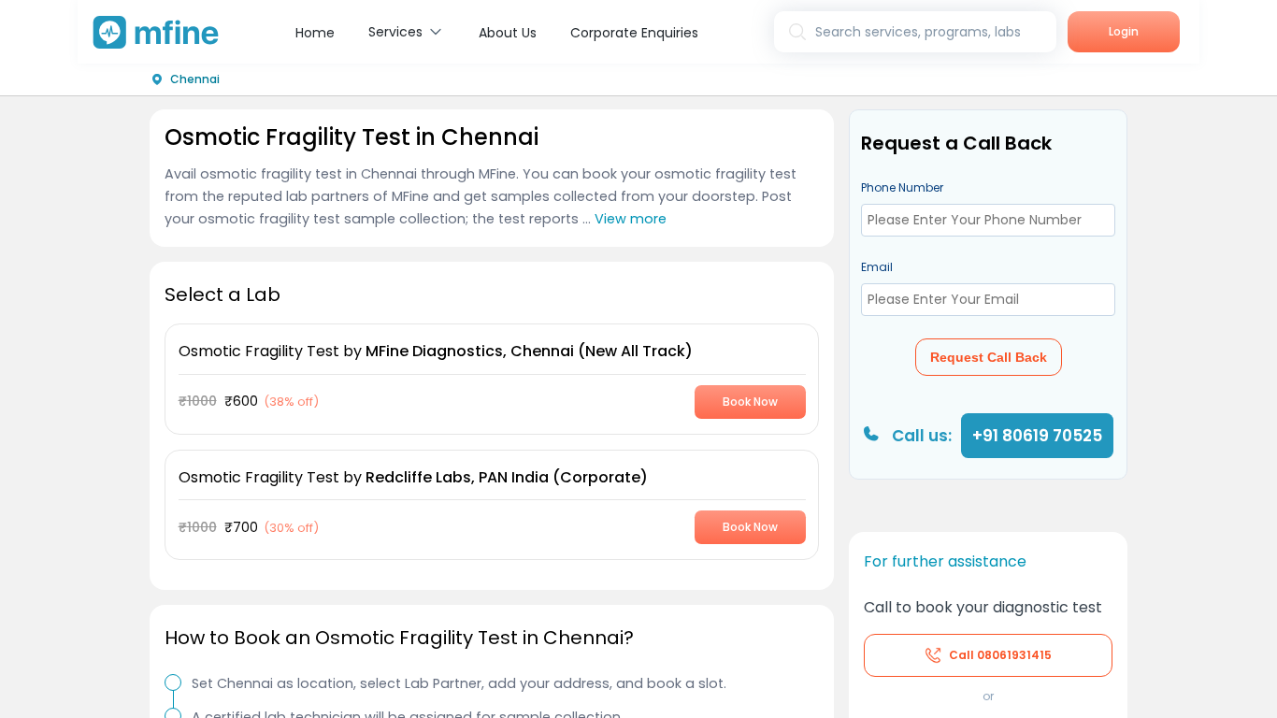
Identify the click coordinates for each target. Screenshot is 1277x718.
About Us (508, 32)
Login (1124, 31)
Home (315, 32)
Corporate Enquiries (634, 32)
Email (877, 267)
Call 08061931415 (1000, 655)
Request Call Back (988, 357)
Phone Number (902, 187)
